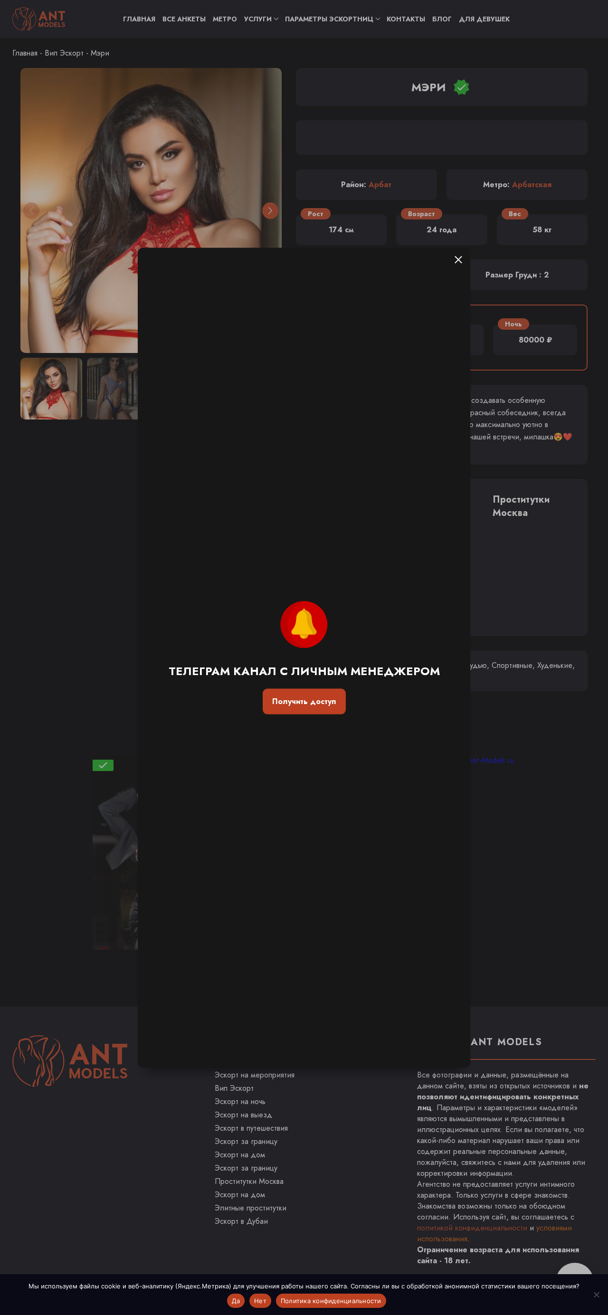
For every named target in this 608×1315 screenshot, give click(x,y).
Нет (260, 1301)
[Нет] (596, 1294)
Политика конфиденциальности (331, 1301)
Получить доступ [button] (304, 701)
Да (236, 1301)
